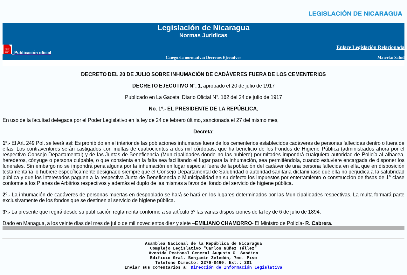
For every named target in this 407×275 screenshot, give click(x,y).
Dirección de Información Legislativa (236, 267)
